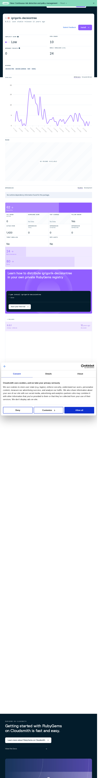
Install (83, 27)
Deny (17, 410)
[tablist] (83, 77)
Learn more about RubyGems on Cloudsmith (26, 740)
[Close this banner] (94, 3)
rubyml (34, 69)
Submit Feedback (69, 27)
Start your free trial (18, 307)
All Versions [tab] (77, 77)
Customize (47, 410)
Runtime (80, 188)
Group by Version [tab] (87, 77)
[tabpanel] (48, 108)
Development (88, 188)
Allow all (79, 410)
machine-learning (21, 69)
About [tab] (80, 374)
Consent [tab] (17, 374)
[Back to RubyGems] (7, 18)
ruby (29, 69)
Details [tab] (48, 374)
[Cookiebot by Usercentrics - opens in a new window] (83, 366)
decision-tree (10, 69)
